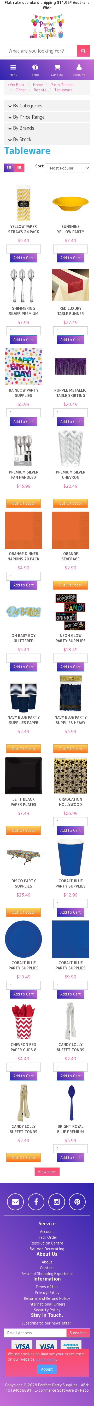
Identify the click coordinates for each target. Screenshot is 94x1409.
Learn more (46, 1359)
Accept (47, 1369)
